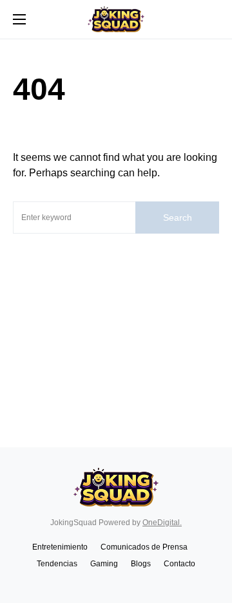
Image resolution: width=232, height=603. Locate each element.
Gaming (104, 563)
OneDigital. (162, 522)
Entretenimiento (60, 547)
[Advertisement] (116, 325)
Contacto (179, 563)
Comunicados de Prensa (144, 547)
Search (177, 217)
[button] (19, 19)
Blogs (141, 563)
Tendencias (57, 563)
